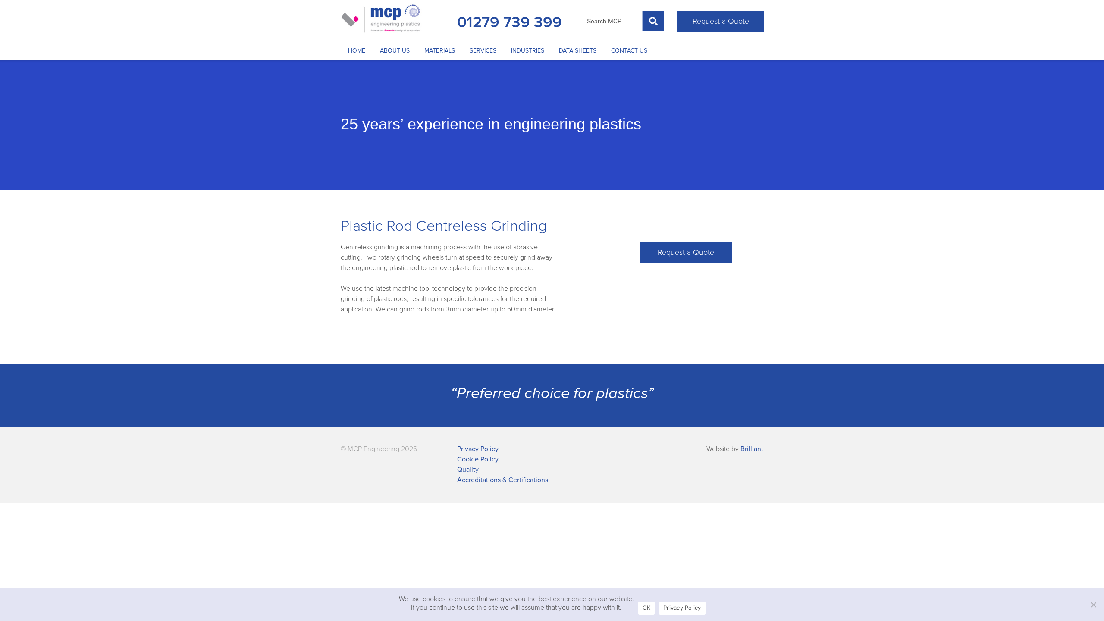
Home (356, 50)
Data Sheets (577, 50)
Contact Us (629, 50)
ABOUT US (395, 50)
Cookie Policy (478, 459)
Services (483, 50)
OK (647, 607)
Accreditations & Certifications (502, 480)
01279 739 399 (509, 22)
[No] (1093, 604)
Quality (468, 469)
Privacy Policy (478, 449)
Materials (439, 50)
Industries (527, 50)
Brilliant (751, 449)
